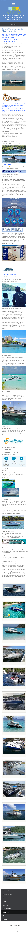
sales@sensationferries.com (9, 561)
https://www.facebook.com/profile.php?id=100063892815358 (11, 46)
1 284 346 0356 (17, 279)
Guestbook (5, 916)
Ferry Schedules (7, 908)
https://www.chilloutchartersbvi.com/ (11, 143)
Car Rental (5, 905)
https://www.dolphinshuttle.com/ (10, 174)
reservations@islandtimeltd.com (11, 281)
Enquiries (5, 919)
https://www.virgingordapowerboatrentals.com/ (14, 43)
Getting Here (6, 912)
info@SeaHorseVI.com (9, 454)
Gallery (4, 901)
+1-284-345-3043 (15, 559)
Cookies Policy (14, 928)
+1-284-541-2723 (7, 557)
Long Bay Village (7, 891)
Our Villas (5, 898)
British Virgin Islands (7, 894)
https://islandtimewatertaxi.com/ (11, 276)
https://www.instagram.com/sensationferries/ (13, 555)
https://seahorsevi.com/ (9, 447)
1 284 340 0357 (8, 279)
